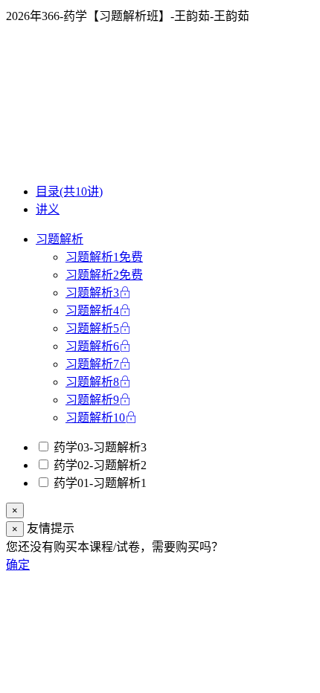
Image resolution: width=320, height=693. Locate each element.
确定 (18, 564)
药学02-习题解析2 (99, 465)
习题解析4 (92, 310)
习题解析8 (92, 381)
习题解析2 (104, 274)
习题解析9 (92, 399)
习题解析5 (92, 328)
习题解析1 (104, 257)
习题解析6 (92, 346)
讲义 (48, 209)
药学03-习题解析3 (99, 447)
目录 (69, 191)
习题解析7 (92, 364)
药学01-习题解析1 (99, 483)
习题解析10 (95, 417)
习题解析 (59, 239)
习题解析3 (92, 292)
